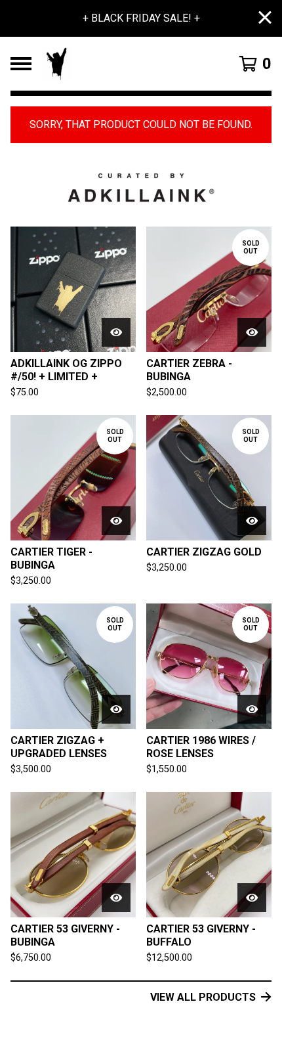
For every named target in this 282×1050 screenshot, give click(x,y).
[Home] (122, 63)
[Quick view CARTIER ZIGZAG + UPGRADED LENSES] (116, 709)
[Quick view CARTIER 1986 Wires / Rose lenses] (251, 709)
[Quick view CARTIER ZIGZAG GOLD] (251, 520)
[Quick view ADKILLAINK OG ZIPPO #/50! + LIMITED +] (116, 332)
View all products (203, 997)
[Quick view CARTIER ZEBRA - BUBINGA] (251, 332)
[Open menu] (20, 64)
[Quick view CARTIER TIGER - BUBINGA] (116, 520)
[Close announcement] (265, 19)
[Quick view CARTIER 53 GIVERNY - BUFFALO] (251, 897)
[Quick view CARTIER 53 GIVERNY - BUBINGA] (116, 897)
